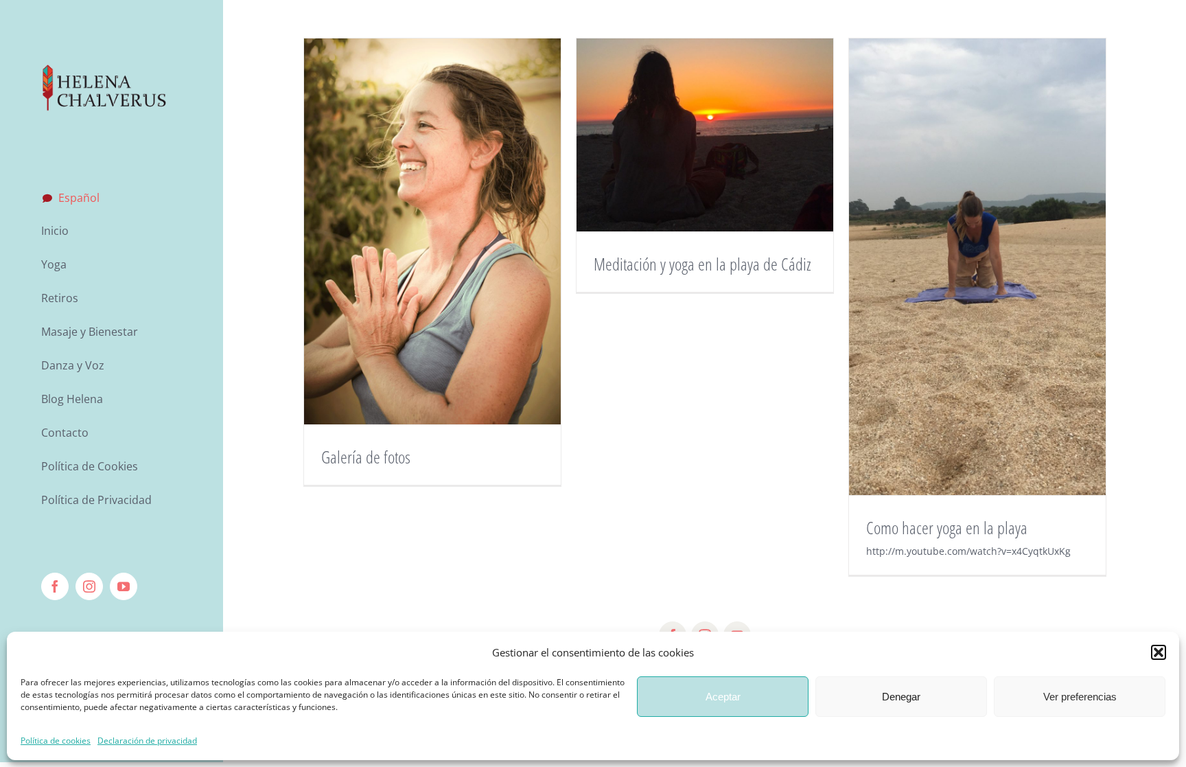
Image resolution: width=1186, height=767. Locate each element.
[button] (1158, 652)
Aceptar (723, 696)
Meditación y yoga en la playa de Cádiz (702, 263)
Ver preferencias (1080, 696)
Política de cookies (56, 740)
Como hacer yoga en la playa (946, 527)
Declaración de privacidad (147, 740)
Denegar (901, 696)
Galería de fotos (365, 456)
